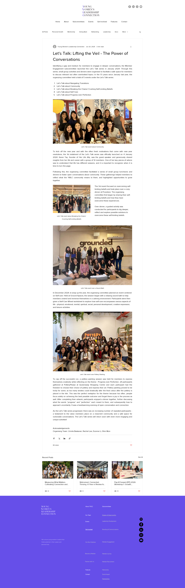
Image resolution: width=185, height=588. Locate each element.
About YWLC (89, 506)
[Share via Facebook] (54, 438)
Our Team (88, 515)
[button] (140, 32)
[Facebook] (129, 6)
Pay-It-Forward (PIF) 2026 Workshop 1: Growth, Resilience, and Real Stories (125, 483)
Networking (95, 32)
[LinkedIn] (133, 6)
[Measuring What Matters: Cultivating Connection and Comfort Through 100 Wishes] (57, 470)
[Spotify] (141, 519)
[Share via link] (70, 438)
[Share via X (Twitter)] (59, 438)
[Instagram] (137, 6)
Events (87, 521)
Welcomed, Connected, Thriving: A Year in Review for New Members (92, 483)
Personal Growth (57, 32)
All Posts (45, 32)
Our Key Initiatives (90, 542)
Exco (116, 32)
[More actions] (131, 46)
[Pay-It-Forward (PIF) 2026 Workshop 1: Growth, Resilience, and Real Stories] (127, 470)
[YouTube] (141, 6)
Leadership (107, 32)
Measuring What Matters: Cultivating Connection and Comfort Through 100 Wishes (57, 483)
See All (140, 457)
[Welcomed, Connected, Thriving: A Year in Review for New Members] (92, 470)
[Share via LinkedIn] (64, 438)
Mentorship (71, 32)
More (124, 32)
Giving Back (83, 32)
